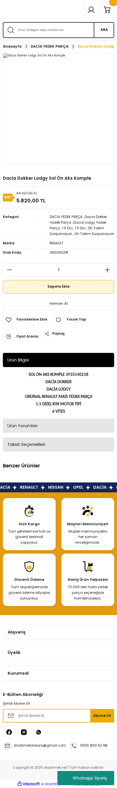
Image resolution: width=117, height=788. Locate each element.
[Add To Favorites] (25, 319)
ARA (104, 29)
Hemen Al (58, 303)
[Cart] (107, 10)
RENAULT (57, 243)
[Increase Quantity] (109, 270)
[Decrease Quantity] (8, 270)
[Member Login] (91, 10)
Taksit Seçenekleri (26, 444)
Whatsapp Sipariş (90, 778)
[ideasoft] (28, 784)
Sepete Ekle (58, 286)
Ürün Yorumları (22, 426)
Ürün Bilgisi (18, 360)
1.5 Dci (67, 228)
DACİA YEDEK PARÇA (66, 217)
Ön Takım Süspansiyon (94, 234)
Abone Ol (102, 715)
